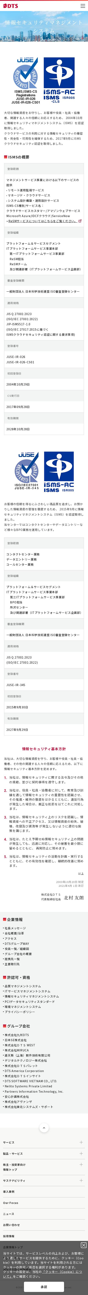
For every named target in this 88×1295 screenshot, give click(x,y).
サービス (8, 1142)
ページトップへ (44, 1127)
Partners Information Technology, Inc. (34, 1091)
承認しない (84, 1245)
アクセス (11, 938)
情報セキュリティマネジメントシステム (32, 996)
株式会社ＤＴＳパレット (21, 1066)
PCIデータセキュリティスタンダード (30, 1002)
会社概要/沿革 (14, 933)
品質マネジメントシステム (23, 986)
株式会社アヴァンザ (18, 1102)
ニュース (8, 1214)
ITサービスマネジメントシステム (27, 991)
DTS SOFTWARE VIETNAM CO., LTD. (31, 1081)
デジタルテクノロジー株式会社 (26, 1060)
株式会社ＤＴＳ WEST (20, 1045)
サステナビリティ (14, 1180)
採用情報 (8, 1236)
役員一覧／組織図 (17, 949)
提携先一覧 (12, 959)
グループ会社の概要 (18, 954)
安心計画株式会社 (17, 1096)
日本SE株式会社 (16, 1040)
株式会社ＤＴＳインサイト (23, 1076)
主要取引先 (12, 964)
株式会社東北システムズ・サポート (29, 1107)
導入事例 (8, 1192)
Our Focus (10, 1203)
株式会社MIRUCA (17, 1050)
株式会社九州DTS (17, 1035)
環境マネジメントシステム (23, 1007)
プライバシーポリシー (20, 1012)
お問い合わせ (11, 1225)
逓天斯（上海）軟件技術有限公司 (27, 1055)
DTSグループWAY (17, 944)
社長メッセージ (15, 928)
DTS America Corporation (24, 1071)
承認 (44, 1287)
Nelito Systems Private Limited (28, 1086)
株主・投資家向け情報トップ (14, 1167)
